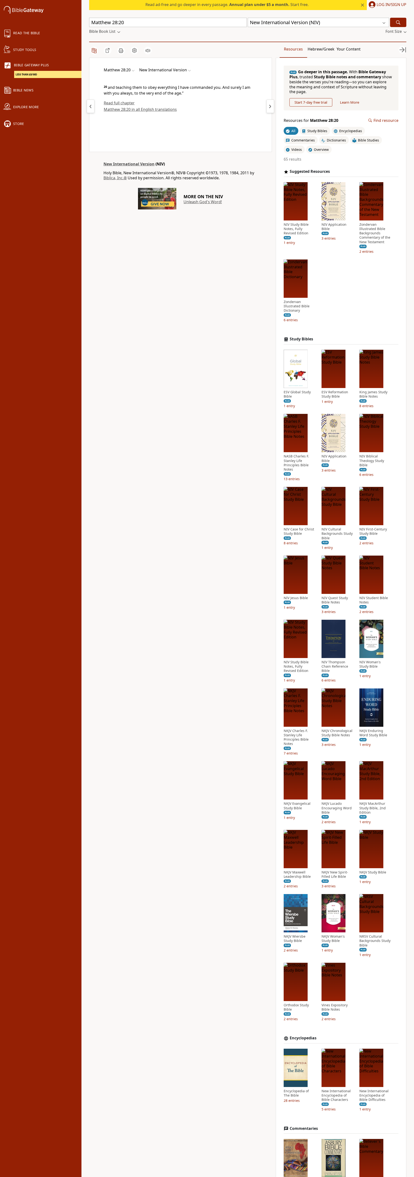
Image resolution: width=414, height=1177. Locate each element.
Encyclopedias (303, 1038)
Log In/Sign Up (391, 4)
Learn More (349, 102)
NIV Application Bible (334, 226)
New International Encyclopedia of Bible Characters (336, 1095)
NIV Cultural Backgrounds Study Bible (337, 533)
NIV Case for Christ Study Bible (299, 531)
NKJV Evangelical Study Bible (297, 805)
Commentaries (304, 1128)
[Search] (398, 22)
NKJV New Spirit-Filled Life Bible (335, 874)
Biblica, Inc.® (115, 177)
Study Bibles (301, 339)
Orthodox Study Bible (296, 1007)
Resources (293, 49)
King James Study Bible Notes (373, 394)
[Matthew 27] (90, 106)
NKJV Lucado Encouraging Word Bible (337, 807)
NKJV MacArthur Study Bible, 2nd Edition (372, 807)
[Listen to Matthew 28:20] (148, 50)
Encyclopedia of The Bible (296, 1093)
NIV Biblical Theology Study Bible (371, 460)
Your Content (349, 49)
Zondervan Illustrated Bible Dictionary (297, 306)
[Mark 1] (270, 106)
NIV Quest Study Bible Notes (335, 600)
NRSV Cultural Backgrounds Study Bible (375, 940)
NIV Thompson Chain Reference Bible (335, 666)
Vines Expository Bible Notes (335, 1007)
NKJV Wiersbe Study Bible (294, 938)
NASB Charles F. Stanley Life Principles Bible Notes (296, 463)
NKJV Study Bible (372, 872)
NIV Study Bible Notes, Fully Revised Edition (296, 228)
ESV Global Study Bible (297, 394)
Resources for (311, 120)
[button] (386, 5)
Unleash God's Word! (203, 201)
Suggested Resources (310, 171)
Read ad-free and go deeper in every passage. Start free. (227, 4)
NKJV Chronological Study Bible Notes (337, 733)
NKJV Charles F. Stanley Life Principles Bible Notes (296, 737)
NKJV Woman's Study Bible (333, 938)
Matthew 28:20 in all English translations (140, 109)
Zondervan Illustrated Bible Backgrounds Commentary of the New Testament (374, 233)
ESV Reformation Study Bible (335, 394)
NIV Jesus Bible (296, 598)
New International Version (129, 164)
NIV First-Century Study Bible (373, 531)
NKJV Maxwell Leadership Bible (297, 874)
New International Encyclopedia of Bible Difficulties (374, 1095)
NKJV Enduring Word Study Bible (373, 733)
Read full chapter (119, 103)
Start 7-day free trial (310, 102)
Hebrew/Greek (321, 49)
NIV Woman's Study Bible (370, 664)
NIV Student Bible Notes (373, 600)
